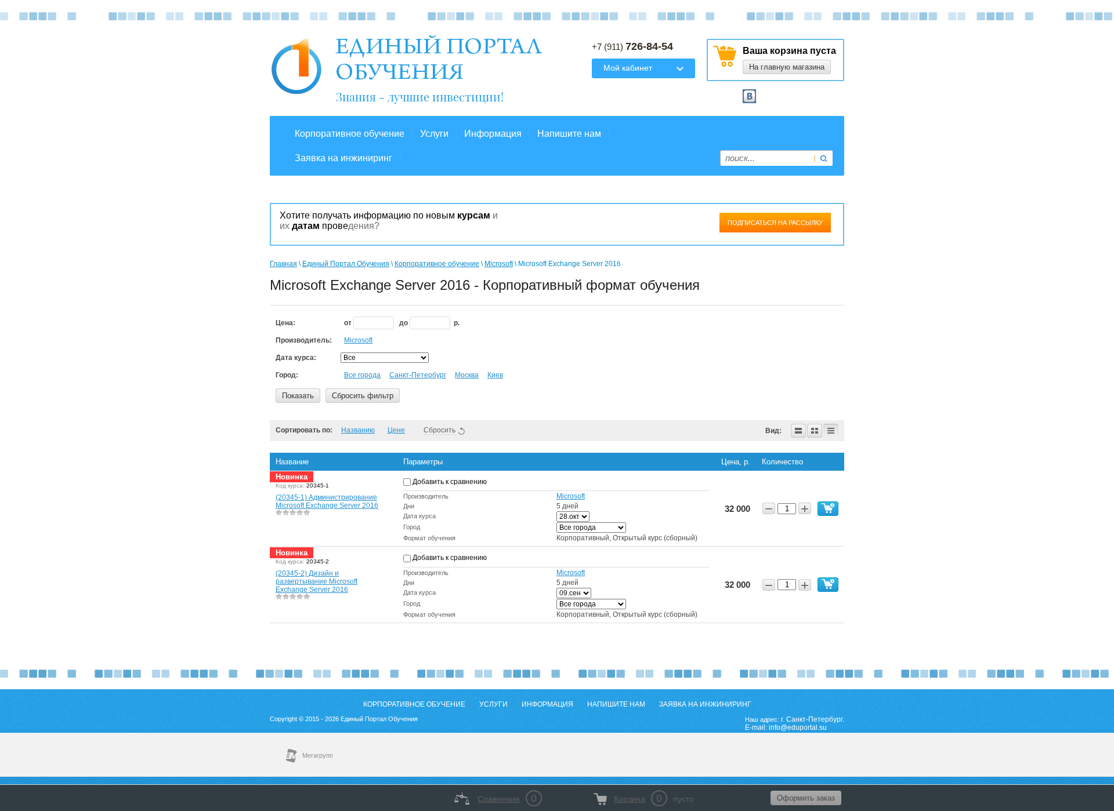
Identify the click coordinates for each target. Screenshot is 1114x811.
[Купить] (828, 508)
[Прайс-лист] (830, 431)
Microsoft (498, 264)
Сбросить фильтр (362, 395)
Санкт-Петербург (417, 375)
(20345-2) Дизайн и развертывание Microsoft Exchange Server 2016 (316, 581)
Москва (467, 375)
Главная (283, 264)
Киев (495, 375)
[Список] (798, 431)
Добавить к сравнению (449, 482)
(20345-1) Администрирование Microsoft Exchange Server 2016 (327, 501)
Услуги (434, 134)
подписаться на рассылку (775, 222)
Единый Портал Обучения (345, 264)
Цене (396, 430)
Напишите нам (569, 134)
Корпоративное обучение (349, 134)
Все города (362, 375)
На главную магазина (786, 67)
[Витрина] (814, 431)
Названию (358, 430)
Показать (298, 395)
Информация (493, 134)
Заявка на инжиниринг (343, 158)
